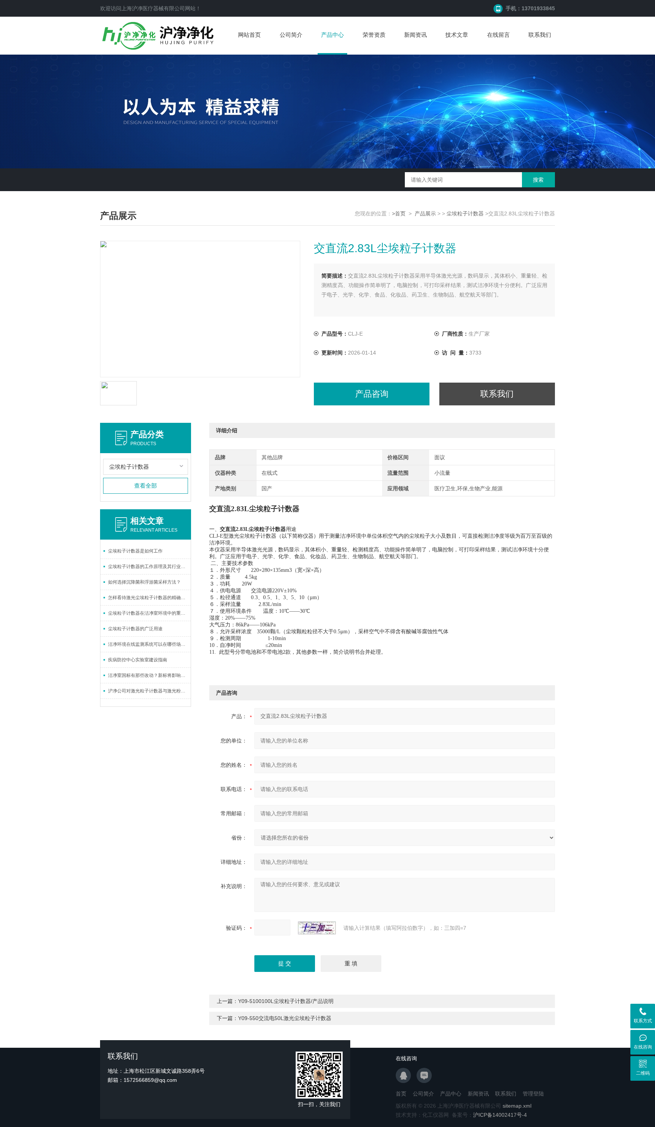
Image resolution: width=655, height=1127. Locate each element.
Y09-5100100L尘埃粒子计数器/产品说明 (286, 1001)
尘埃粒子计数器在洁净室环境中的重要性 (149, 613)
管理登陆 (533, 1094)
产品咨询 (372, 394)
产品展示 (425, 213)
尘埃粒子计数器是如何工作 (135, 551)
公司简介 (291, 34)
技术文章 (456, 34)
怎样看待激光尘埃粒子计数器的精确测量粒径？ (149, 597)
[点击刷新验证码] (317, 927)
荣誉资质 (374, 34)
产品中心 (332, 34)
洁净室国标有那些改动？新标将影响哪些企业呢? (149, 675)
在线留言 (498, 34)
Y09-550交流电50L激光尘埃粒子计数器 (284, 1018)
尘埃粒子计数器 (465, 213)
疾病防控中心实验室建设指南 (137, 659)
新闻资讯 (415, 34)
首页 (401, 1094)
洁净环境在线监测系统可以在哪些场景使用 (149, 644)
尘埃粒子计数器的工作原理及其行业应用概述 (149, 566)
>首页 (399, 213)
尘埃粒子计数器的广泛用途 (135, 628)
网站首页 (249, 34)
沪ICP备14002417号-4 (500, 1115)
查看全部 (145, 485)
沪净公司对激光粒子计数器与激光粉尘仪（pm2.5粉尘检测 (149, 691)
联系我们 (539, 34)
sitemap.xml (517, 1106)
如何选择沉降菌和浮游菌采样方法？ (144, 582)
